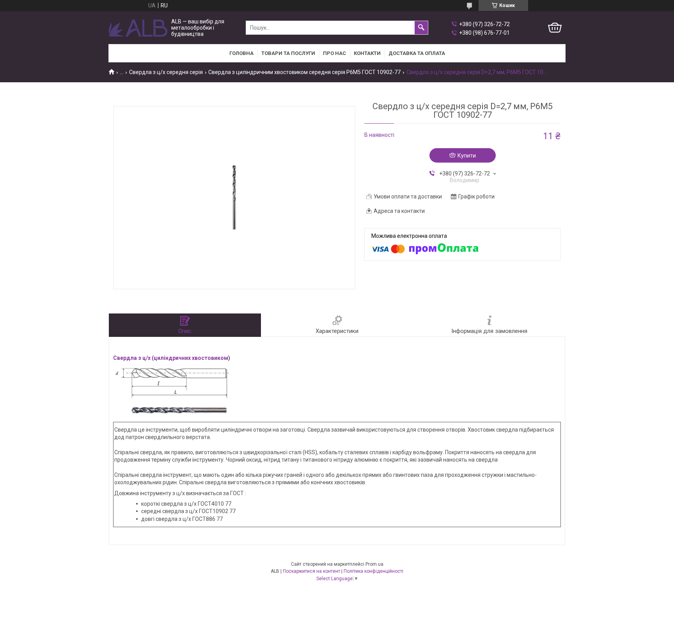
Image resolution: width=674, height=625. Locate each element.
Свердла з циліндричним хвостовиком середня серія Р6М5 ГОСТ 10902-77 (304, 72)
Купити (467, 155)
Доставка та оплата (416, 53)
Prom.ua (374, 564)
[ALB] (138, 27)
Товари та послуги (288, 53)
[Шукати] (421, 27)
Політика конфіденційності (373, 571)
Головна (241, 53)
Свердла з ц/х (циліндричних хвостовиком (170, 358)
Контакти (367, 53)
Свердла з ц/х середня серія (166, 72)
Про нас (334, 53)
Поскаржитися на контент (311, 571)
